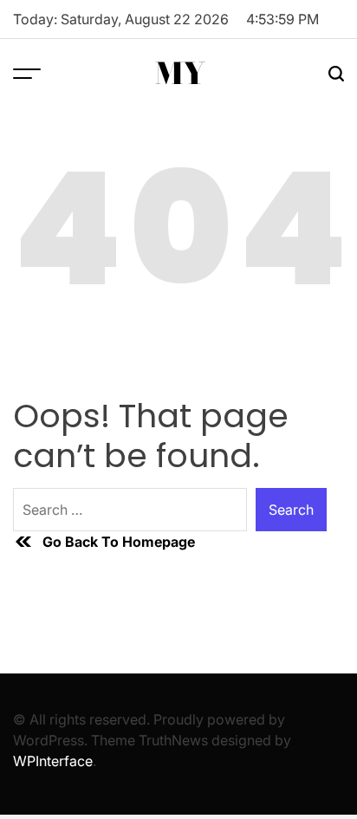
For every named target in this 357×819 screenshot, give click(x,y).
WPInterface (53, 761)
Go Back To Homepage (118, 541)
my (180, 73)
